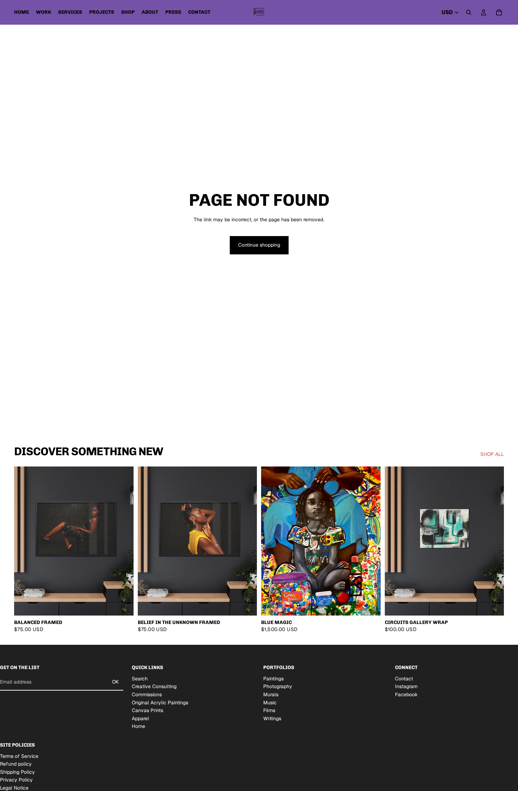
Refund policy (16, 764)
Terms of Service (19, 756)
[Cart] (499, 12)
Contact (404, 678)
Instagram (406, 687)
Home (138, 726)
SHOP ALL (492, 454)
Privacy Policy (16, 780)
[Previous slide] (24, 541)
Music (270, 702)
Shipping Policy (17, 772)
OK (115, 682)
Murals (270, 694)
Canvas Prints (147, 710)
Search (140, 678)
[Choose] (122, 605)
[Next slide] (123, 541)
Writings (272, 718)
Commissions (147, 694)
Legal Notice (14, 788)
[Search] (468, 12)
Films (269, 710)
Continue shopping (259, 245)
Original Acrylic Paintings (160, 702)
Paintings (273, 678)
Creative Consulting (154, 687)
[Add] (369, 605)
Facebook (406, 694)
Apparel (140, 718)
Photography (277, 687)
